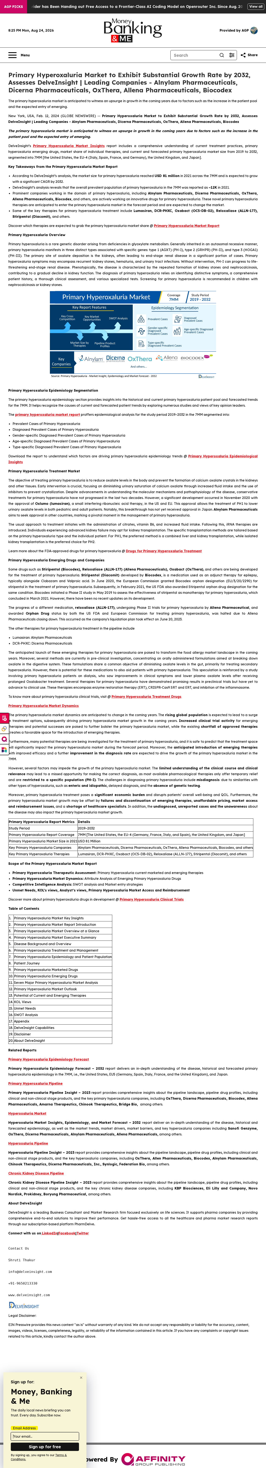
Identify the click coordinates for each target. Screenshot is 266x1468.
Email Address (24, 1428)
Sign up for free (45, 1446)
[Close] (81, 1378)
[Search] (222, 55)
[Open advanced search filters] (232, 55)
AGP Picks (13, 7)
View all (255, 6)
